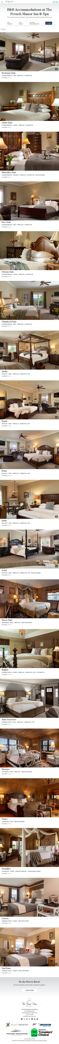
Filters (4, 29)
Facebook (21, 1019)
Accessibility (27, 1039)
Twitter (24, 1019)
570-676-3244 (29, 1014)
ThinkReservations (42, 1040)
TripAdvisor (29, 1019)
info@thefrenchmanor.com (29, 1016)
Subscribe (29, 990)
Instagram (27, 1019)
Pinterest (32, 1019)
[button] (12, 23)
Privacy (33, 1039)
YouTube (37, 1019)
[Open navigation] (2, 2)
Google (34, 1019)
